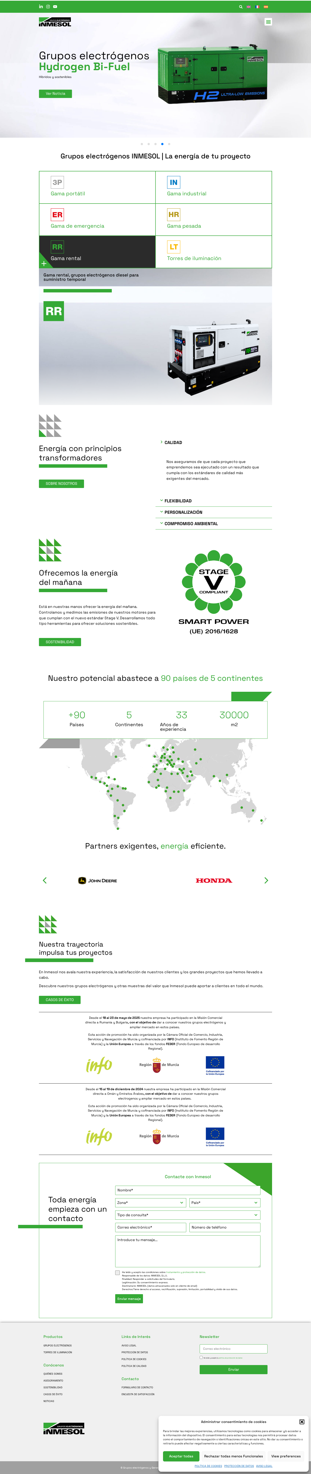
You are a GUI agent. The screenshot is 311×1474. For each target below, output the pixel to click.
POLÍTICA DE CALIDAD (134, 1366)
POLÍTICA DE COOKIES (208, 1466)
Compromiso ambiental (191, 524)
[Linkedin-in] (41, 7)
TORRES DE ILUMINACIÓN (57, 1352)
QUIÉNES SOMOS (52, 1373)
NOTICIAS (48, 1401)
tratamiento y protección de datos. (186, 1272)
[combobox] (150, 1202)
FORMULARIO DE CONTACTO (137, 1387)
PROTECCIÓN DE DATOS (239, 1466)
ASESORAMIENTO (53, 1380)
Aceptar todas (181, 1456)
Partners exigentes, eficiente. (155, 846)
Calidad (173, 442)
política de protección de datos (230, 1358)
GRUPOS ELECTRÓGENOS (57, 1345)
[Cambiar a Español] (266, 7)
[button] (302, 1422)
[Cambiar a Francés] (257, 7)
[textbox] (146, 1202)
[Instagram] (48, 7)
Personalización (183, 512)
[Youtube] (55, 7)
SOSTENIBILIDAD (52, 1387)
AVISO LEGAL (264, 1466)
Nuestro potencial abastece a (155, 678)
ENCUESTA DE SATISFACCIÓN (138, 1394)
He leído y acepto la (223, 1358)
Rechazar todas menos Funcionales (233, 1456)
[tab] (97, 187)
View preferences (286, 1456)
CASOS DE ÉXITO (52, 1394)
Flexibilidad (178, 501)
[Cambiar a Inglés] (248, 7)
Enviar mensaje (129, 1299)
